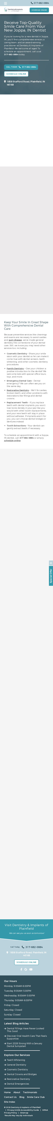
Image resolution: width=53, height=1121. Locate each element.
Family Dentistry (15, 368)
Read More (26, 251)
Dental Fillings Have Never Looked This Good (25, 1030)
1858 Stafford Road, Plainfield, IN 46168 (26, 83)
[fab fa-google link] (25, 969)
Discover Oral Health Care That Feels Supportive (27, 1037)
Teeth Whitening (16, 1060)
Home (7, 1092)
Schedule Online (39, 10)
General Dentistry (16, 1064)
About (16, 1092)
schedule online (12, 440)
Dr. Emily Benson (26, 243)
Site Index (9, 1101)
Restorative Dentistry (18, 390)
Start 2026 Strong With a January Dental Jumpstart (24, 1045)
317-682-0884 (11, 54)
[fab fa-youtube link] (30, 969)
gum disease (15, 340)
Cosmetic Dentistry (17, 1069)
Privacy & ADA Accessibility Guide (23, 1110)
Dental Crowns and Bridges (22, 1074)
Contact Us (10, 1097)
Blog (21, 1097)
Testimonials (30, 1092)
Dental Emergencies (18, 1083)
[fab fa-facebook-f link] (21, 969)
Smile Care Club (36, 1097)
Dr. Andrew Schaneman (26, 308)
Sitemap (24, 1113)
